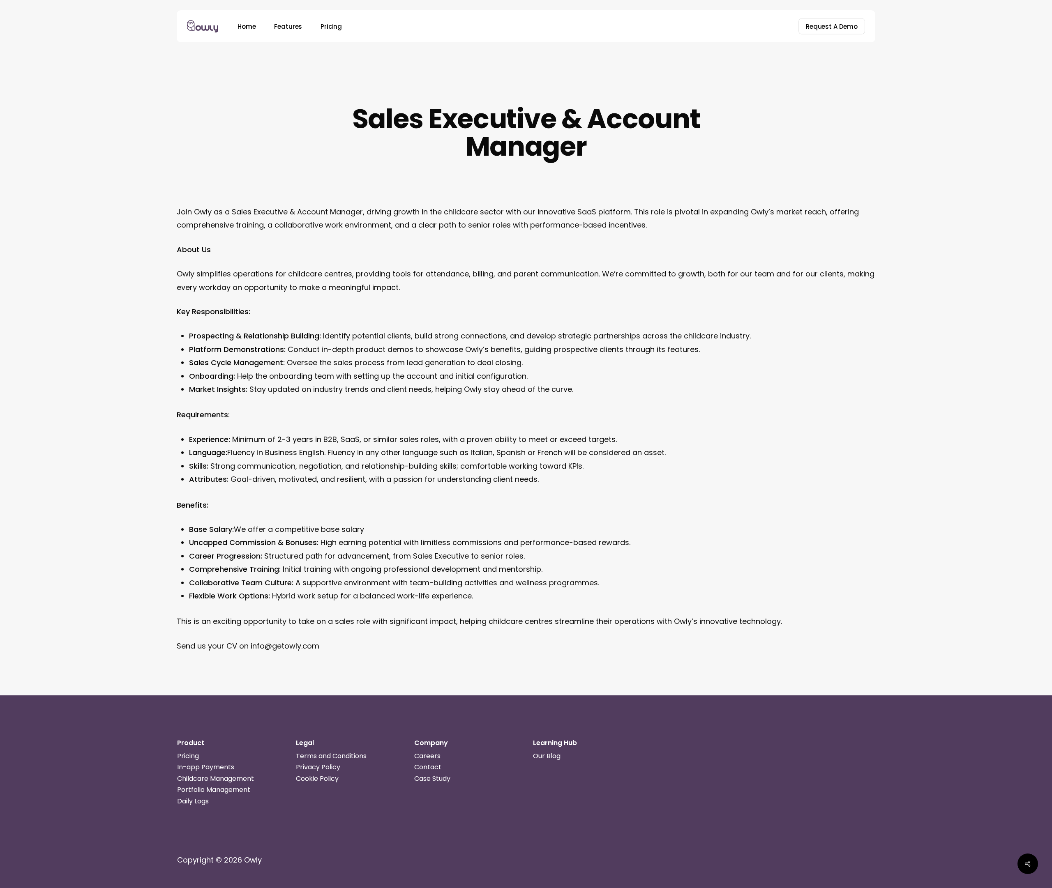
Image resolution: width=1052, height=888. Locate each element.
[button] (188, 756)
